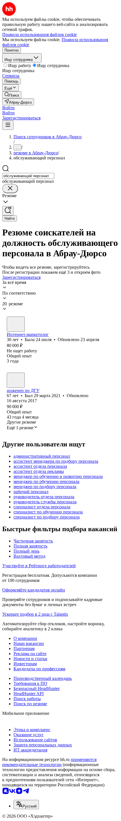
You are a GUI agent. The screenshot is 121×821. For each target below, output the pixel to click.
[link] (11, 94)
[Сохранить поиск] (8, 210)
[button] (8, 107)
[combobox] (28, 176)
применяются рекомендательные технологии (49, 762)
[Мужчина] (16, 380)
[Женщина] (16, 324)
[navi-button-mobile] (8, 125)
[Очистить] (10, 188)
